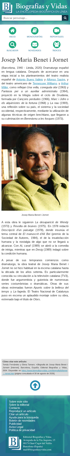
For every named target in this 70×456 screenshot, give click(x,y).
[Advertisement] (35, 330)
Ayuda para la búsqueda (23, 417)
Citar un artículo (18, 414)
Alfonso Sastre (56, 79)
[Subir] (35, 390)
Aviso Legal (16, 426)
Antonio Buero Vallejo (29, 79)
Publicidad (15, 423)
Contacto (14, 407)
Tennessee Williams (45, 83)
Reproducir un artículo (22, 411)
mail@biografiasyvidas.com (37, 449)
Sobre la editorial (19, 404)
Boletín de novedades (22, 420)
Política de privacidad (22, 430)
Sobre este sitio (18, 401)
